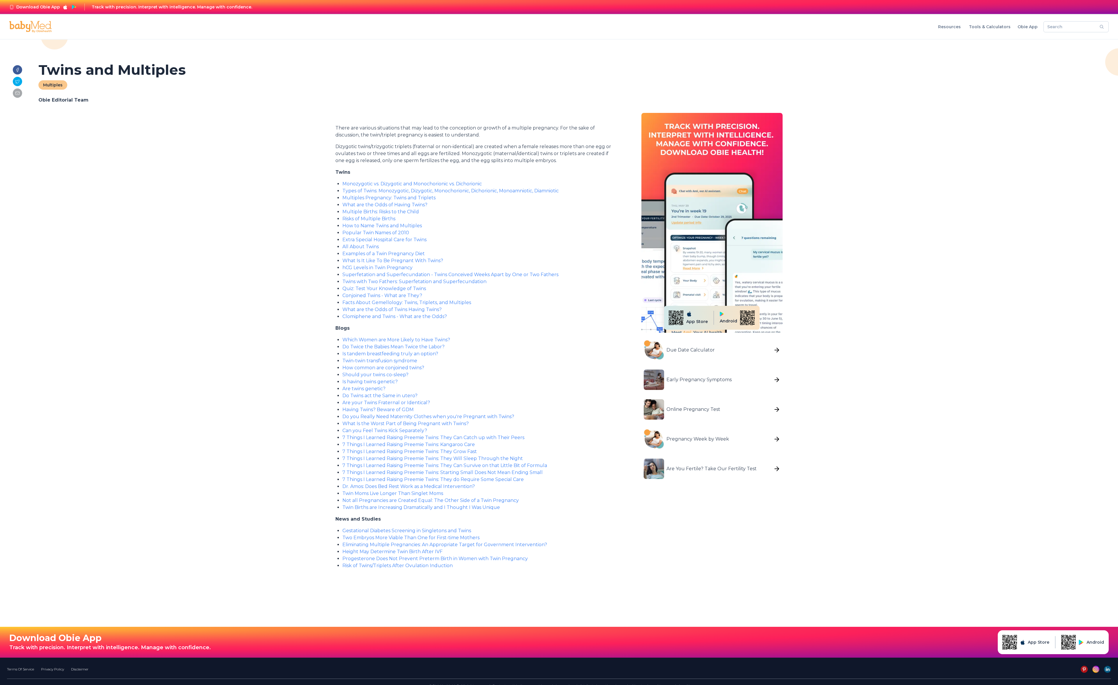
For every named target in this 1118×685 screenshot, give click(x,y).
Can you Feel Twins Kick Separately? (384, 430)
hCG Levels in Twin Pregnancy (377, 267)
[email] (17, 93)
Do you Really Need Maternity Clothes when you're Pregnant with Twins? (428, 416)
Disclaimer (80, 669)
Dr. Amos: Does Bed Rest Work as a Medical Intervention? (408, 486)
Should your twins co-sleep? (375, 374)
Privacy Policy (52, 669)
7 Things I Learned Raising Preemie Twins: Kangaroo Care (408, 444)
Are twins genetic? (363, 388)
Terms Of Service (20, 669)
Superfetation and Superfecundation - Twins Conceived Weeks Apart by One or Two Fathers (451, 274)
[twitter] (17, 81)
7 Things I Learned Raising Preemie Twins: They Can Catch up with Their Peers (433, 437)
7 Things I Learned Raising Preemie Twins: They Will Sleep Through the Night (432, 458)
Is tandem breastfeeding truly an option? (390, 353)
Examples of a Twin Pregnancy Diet (383, 253)
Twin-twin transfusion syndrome (379, 360)
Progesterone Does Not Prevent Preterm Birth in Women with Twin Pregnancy (435, 558)
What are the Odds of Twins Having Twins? (392, 309)
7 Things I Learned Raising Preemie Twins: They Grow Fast (409, 451)
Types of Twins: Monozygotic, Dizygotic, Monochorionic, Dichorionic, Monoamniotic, (438, 191)
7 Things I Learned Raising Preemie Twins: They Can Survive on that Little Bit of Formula (444, 465)
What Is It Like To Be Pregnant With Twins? (392, 260)
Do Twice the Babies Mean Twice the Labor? (393, 346)
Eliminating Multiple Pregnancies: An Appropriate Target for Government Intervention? (444, 544)
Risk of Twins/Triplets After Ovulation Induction (397, 565)
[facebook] (17, 70)
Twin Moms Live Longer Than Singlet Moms (392, 493)
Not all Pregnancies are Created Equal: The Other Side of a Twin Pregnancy (430, 500)
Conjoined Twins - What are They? (382, 295)
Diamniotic (546, 191)
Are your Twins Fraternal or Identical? (386, 402)
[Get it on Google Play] (73, 6)
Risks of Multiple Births (368, 218)
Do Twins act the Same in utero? (380, 395)
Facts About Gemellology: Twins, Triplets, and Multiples (406, 302)
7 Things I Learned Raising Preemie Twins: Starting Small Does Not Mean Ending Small (442, 472)
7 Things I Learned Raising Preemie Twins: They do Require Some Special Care (433, 479)
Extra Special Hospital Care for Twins (384, 239)
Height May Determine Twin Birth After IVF (392, 551)
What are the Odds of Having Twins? (384, 204)
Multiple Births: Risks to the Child (380, 211)
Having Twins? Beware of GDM (378, 409)
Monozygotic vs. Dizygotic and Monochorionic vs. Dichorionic (412, 184)
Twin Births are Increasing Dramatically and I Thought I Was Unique (421, 507)
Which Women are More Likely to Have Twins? (396, 339)
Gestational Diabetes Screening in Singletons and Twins (406, 530)
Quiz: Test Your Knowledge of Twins (384, 288)
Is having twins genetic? (370, 381)
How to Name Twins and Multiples (382, 225)
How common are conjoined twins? (383, 367)
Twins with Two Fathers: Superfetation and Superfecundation (414, 281)
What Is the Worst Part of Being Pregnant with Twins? (405, 423)
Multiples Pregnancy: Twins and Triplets (389, 197)
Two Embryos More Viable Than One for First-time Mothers (411, 537)
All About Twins (360, 246)
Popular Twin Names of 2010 (375, 232)
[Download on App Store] (65, 7)
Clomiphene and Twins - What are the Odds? (394, 316)
